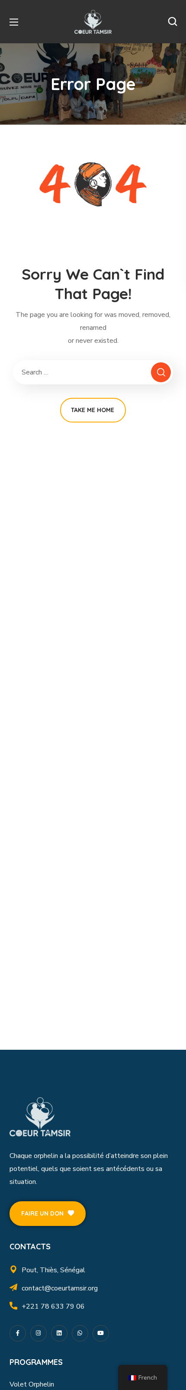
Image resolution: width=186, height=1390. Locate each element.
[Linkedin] (59, 1333)
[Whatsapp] (80, 1333)
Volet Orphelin (32, 1384)
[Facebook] (18, 1333)
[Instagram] (38, 1333)
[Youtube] (101, 1333)
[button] (172, 21)
